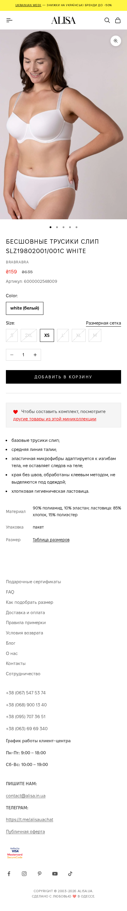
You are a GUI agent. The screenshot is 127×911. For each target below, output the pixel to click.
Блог (10, 643)
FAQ (10, 591)
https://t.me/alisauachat (29, 819)
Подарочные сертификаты (33, 581)
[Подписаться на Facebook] (9, 874)
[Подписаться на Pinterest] (40, 874)
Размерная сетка (103, 322)
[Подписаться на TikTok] (70, 874)
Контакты (16, 663)
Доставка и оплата (25, 612)
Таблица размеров (51, 539)
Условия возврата (24, 632)
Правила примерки (26, 622)
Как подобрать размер (29, 602)
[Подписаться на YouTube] (55, 874)
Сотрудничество (23, 673)
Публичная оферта (25, 831)
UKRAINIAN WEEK (28, 5)
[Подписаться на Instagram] (24, 874)
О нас (12, 653)
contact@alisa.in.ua (25, 795)
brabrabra (17, 262)
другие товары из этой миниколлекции (54, 418)
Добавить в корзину (63, 377)
